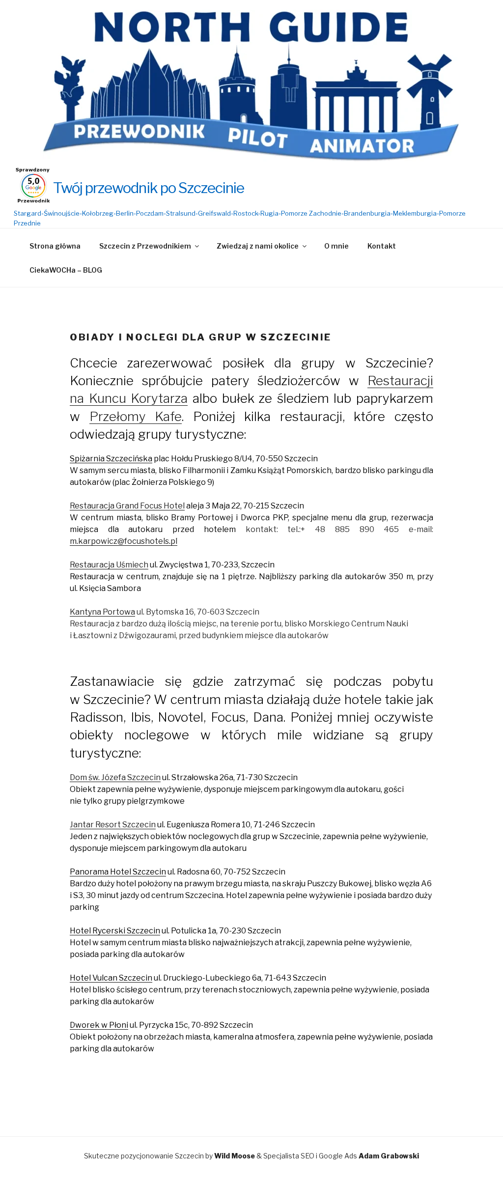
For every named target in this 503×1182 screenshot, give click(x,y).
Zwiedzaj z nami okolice (258, 246)
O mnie (336, 246)
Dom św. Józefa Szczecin (115, 777)
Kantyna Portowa (102, 612)
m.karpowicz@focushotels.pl (123, 541)
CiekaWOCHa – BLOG (65, 270)
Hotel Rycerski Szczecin (115, 930)
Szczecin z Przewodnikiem (145, 246)
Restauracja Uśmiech (109, 564)
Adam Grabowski (389, 1156)
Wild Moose (234, 1156)
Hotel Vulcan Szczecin (111, 978)
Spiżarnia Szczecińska (111, 458)
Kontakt (381, 246)
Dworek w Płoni (99, 1025)
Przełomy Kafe (135, 416)
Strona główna (55, 246)
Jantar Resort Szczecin (113, 824)
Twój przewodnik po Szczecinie (148, 188)
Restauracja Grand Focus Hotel (127, 505)
